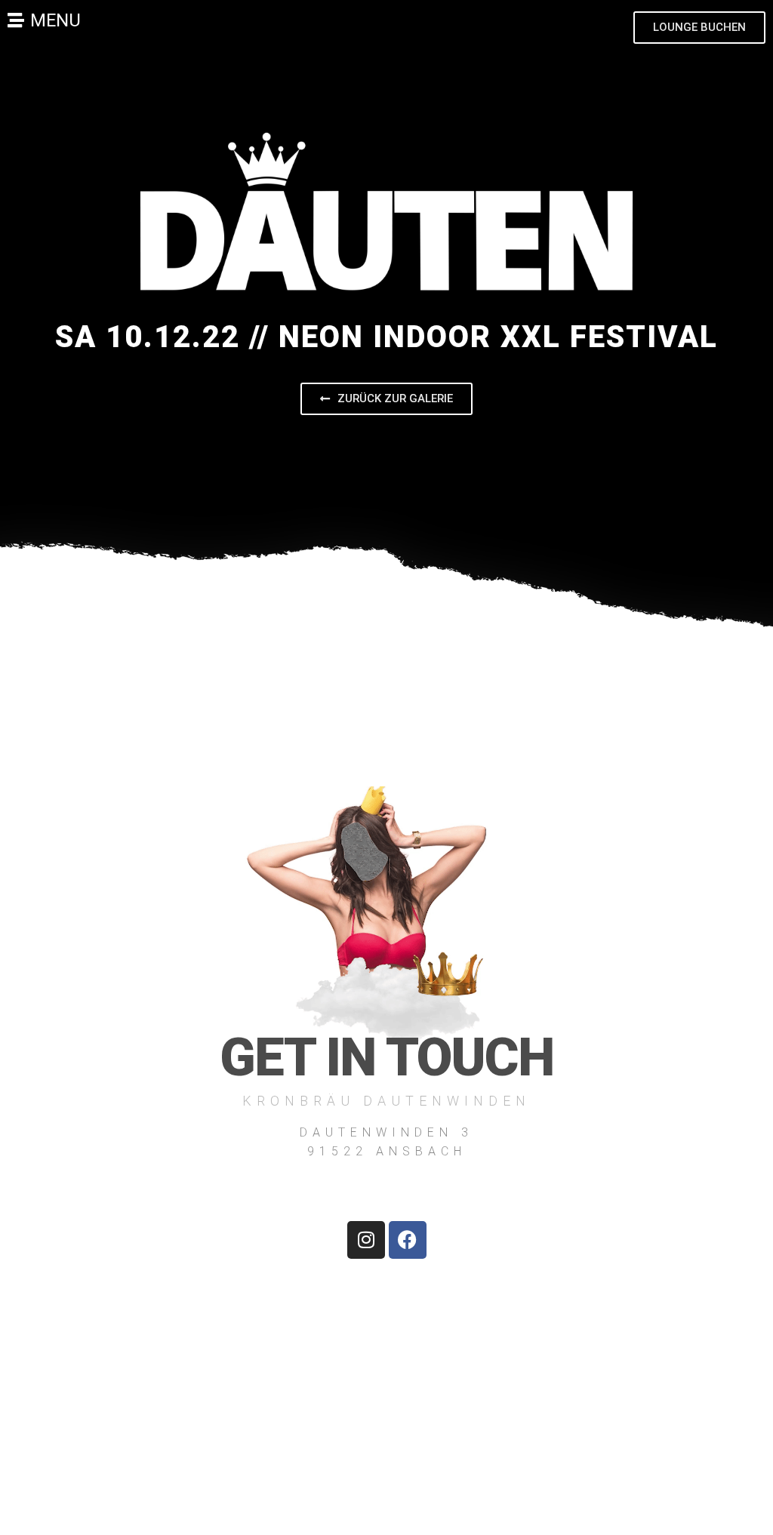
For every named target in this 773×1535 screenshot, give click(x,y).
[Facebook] (408, 1240)
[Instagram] (366, 1240)
